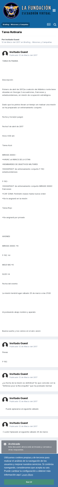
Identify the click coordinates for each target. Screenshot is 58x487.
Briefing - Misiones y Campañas (38, 42)
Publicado (23, 55)
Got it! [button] (29, 482)
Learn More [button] (27, 475)
